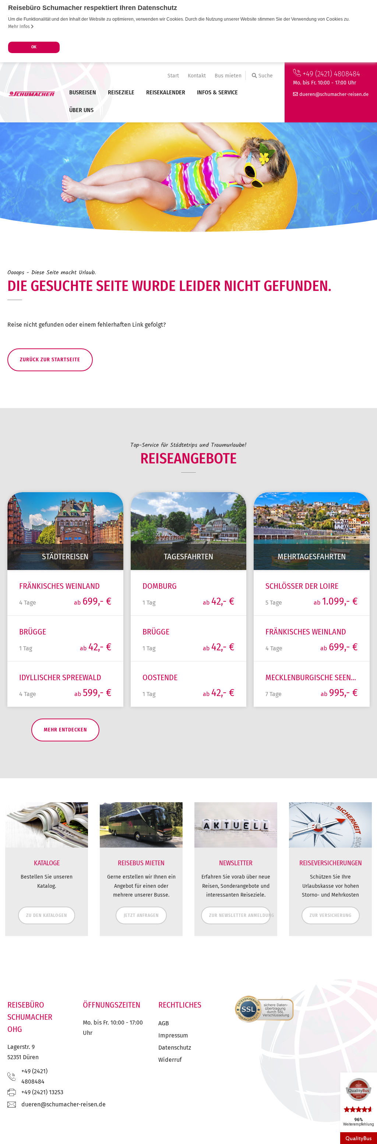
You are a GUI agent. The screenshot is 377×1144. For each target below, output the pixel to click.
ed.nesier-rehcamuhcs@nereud (334, 94)
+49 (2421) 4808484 (330, 74)
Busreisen (82, 92)
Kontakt (197, 76)
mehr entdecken (65, 730)
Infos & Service (217, 92)
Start (173, 76)
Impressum (173, 1035)
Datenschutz (174, 1047)
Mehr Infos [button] (19, 26)
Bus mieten (228, 76)
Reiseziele (121, 92)
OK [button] (33, 47)
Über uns (81, 110)
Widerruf (170, 1059)
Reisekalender (165, 92)
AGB (163, 1023)
